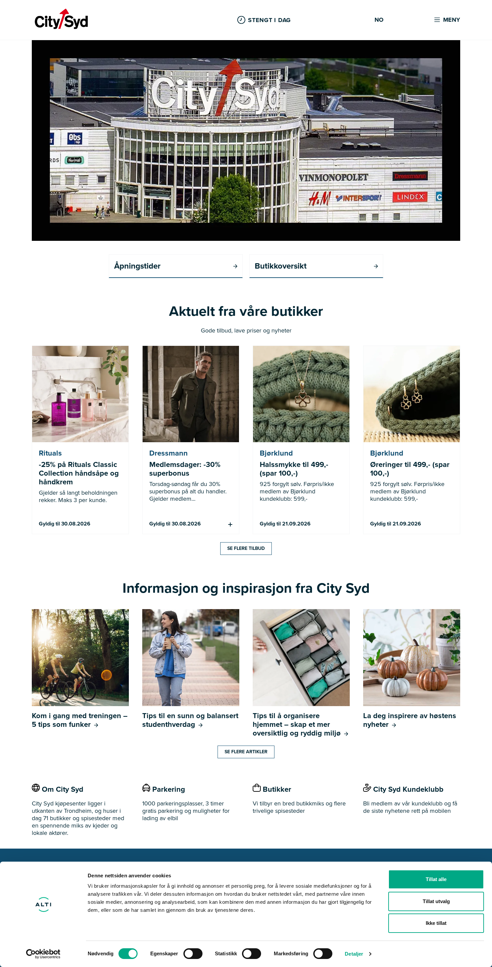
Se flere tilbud (246, 548)
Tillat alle (436, 879)
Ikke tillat (436, 923)
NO (379, 20)
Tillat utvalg (436, 901)
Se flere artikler (246, 751)
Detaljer (354, 954)
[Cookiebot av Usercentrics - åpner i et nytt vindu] (43, 954)
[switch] (192, 953)
